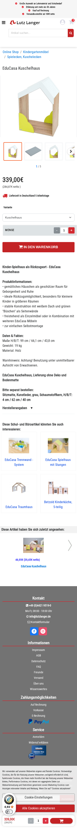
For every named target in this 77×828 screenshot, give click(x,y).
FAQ (38, 666)
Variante (7, 207)
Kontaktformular (40, 622)
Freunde (38, 672)
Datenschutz (38, 661)
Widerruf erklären (38, 742)
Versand (38, 677)
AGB (38, 655)
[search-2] (71, 33)
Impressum (38, 650)
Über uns (38, 683)
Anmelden (38, 736)
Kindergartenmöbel (36, 52)
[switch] (9, 812)
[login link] (62, 23)
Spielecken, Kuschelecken (24, 57)
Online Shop (11, 52)
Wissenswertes (38, 689)
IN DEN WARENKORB (40, 247)
